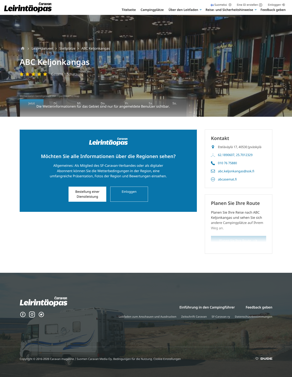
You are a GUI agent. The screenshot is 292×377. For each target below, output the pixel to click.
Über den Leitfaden (183, 10)
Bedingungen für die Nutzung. (133, 359)
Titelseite (129, 10)
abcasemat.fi (227, 179)
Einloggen (274, 5)
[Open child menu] (201, 10)
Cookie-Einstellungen (167, 359)
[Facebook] (23, 316)
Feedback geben (273, 10)
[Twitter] (41, 316)
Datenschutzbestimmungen (253, 317)
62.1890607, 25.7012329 (235, 155)
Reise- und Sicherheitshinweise (229, 10)
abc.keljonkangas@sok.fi (236, 171)
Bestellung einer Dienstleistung (87, 194)
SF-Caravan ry (221, 317)
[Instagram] (32, 316)
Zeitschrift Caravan (194, 317)
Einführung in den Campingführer (207, 307)
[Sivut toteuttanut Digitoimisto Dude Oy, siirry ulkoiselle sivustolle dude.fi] (263, 359)
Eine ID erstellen (247, 5)
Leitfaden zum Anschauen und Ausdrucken (147, 317)
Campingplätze (152, 10)
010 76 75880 (227, 163)
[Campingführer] (28, 12)
